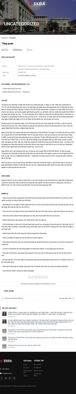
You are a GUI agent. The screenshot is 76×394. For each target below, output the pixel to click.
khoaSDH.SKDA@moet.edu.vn (27, 75)
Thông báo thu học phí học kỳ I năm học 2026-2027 (24, 345)
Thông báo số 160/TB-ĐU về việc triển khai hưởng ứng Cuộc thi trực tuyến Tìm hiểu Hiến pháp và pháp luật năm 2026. (40, 338)
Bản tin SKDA (37, 364)
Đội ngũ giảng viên (65, 298)
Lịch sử (25, 364)
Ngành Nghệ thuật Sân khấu (12, 88)
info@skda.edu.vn (7, 373)
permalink (52, 283)
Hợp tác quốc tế (38, 370)
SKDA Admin (4, 50)
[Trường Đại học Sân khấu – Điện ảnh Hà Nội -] (38, 4)
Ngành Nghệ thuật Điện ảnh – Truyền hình (16, 92)
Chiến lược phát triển (27, 371)
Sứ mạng (25, 367)
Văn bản (25, 375)
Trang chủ (4, 38)
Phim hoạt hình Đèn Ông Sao (13, 298)
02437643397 (5, 369)
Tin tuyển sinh (37, 367)
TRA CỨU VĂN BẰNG (37, 374)
